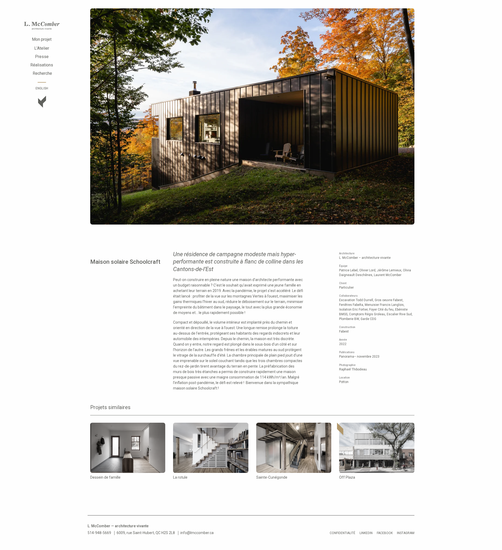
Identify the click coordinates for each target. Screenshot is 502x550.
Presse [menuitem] (42, 56)
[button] (98, 116)
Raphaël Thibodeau (353, 369)
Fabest (344, 331)
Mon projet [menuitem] (42, 39)
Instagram (405, 533)
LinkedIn (366, 533)
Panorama (346, 356)
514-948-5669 (99, 533)
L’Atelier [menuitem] (41, 48)
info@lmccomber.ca (197, 533)
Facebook (385, 533)
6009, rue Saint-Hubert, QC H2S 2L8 (146, 533)
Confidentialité (342, 533)
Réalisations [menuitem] (41, 64)
